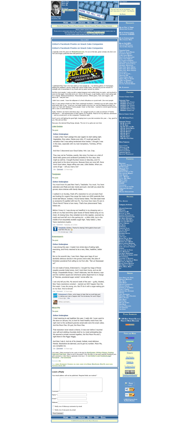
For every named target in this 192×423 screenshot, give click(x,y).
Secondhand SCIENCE (126, 34)
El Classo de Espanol (126, 60)
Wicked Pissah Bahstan (126, 263)
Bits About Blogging (125, 218)
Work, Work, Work (125, 266)
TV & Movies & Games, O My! (128, 255)
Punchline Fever (124, 151)
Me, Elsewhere (124, 87)
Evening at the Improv (126, 287)
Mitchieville (123, 182)
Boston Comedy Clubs (126, 114)
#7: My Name (123, 125)
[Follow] (76, 10)
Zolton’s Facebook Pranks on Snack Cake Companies (77, 44)
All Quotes (123, 14)
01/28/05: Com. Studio (127, 107)
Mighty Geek (123, 180)
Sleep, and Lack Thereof (127, 246)
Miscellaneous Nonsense (127, 243)
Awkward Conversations (127, 216)
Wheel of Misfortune (126, 82)
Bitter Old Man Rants (126, 220)
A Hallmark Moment (126, 55)
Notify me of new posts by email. (65, 410)
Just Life (122, 235)
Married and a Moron (126, 241)
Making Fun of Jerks (125, 238)
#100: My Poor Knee (126, 138)
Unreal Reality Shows (126, 79)
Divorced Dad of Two (126, 172)
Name (54, 395)
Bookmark (65, 8)
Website (54, 402)
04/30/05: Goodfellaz (126, 104)
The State (122, 309)
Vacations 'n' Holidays (126, 258)
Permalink (55, 357)
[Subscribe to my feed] (129, 338)
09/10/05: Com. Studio (127, 102)
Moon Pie (56, 308)
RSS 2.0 (130, 347)
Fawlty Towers (124, 289)
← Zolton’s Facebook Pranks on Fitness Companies (70, 26)
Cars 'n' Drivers (124, 223)
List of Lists (123, 146)
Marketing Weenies (125, 240)
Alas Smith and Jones (126, 277)
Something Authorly (125, 188)
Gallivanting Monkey (126, 173)
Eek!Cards (122, 226)
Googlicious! (123, 231)
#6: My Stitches (125, 123)
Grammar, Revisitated (126, 65)
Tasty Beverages (124, 251)
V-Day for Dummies (125, 80)
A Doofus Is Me (124, 211)
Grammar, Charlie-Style (127, 64)
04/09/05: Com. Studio (127, 105)
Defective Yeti (124, 168)
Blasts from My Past (126, 221)
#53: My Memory (125, 132)
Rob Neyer (122, 304)
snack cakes (109, 364)
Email (54, 398)
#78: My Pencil (124, 135)
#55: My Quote (124, 133)
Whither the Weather (126, 261)
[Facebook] (62, 12)
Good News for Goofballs (128, 62)
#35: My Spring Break (127, 128)
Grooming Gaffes (124, 233)
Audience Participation (126, 215)
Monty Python (124, 297)
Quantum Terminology (126, 154)
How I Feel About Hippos (127, 67)
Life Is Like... (123, 72)
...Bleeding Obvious (125, 165)
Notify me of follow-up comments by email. (68, 406)
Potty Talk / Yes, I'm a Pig (127, 245)
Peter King (122, 301)
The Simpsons (123, 307)
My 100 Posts (126, 118)
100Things (122, 210)
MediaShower (95, 364)
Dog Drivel (122, 225)
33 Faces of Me (124, 147)
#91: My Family (124, 137)
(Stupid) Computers (125, 208)
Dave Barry (123, 282)
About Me (65, 3)
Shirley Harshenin (130, 368)
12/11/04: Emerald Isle (127, 109)
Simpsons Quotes (124, 152)
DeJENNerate (123, 170)
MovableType (129, 363)
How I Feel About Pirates (127, 70)
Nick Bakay (123, 299)
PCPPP (121, 183)
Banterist (122, 163)
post (56, 130)
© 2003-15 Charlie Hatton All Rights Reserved (130, 400)
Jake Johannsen (124, 294)
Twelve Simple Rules (126, 77)
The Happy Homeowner (126, 253)
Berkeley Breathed (125, 279)
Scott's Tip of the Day (126, 187)
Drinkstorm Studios (126, 29)
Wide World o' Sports (126, 265)
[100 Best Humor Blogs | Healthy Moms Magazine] (130, 321)
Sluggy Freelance (125, 306)
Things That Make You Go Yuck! (96, 32)
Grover (121, 292)
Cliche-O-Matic (124, 149)
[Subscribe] (68, 10)
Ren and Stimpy (124, 302)
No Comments (66, 357)
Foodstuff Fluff (124, 228)
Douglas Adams (124, 286)
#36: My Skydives (125, 130)
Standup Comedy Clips (126, 97)
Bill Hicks (122, 281)
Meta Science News (125, 40)
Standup (121, 248)
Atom (130, 349)
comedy (57, 364)
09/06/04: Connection (126, 110)
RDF (130, 345)
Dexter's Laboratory (126, 284)
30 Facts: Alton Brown (127, 52)
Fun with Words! (124, 230)
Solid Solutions (130, 358)
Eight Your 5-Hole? (125, 59)
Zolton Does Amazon (126, 47)
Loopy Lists (122, 236)
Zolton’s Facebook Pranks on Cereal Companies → (99, 26)
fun (74, 364)
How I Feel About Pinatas (127, 69)
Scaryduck (122, 185)
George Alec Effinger (126, 291)
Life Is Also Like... (125, 74)
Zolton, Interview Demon (127, 84)
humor (81, 364)
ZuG (64, 365)
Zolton (60, 365)
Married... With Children (127, 296)
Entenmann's (63, 364)
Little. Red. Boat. (125, 178)
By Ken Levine (123, 167)
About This (65, 2)
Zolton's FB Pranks (126, 45)
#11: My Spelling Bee (126, 127)
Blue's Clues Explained (126, 57)
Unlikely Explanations (126, 192)
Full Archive (123, 201)
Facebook (70, 364)
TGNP (121, 190)
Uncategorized (123, 256)
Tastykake (56, 174)
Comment (55, 391)
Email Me (65, 5)
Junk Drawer (123, 175)
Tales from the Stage (126, 250)
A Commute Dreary (125, 54)
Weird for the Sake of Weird (128, 260)
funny (77, 364)
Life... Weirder (124, 177)
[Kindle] (64, 12)
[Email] (74, 10)
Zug (60, 361)
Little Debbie (57, 127)
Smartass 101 (123, 75)
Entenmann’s (57, 237)
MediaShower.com (78, 52)
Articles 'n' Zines (124, 213)
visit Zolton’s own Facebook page (99, 356)
